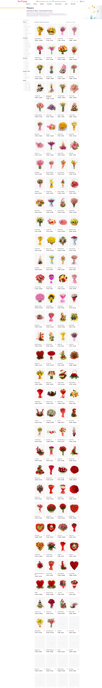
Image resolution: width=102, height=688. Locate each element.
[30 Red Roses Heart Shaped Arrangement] (51, 589)
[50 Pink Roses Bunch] (51, 321)
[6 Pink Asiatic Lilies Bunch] (63, 646)
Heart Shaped (27, 77)
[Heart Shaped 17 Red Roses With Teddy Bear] (51, 531)
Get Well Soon (27, 47)
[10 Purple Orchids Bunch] (63, 35)
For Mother (27, 62)
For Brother (27, 66)
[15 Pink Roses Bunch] (40, 130)
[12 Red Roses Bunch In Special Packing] (74, 589)
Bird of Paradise (28, 26)
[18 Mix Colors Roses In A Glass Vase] (63, 283)
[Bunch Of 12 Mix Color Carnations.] (51, 226)
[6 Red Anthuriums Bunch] (63, 168)
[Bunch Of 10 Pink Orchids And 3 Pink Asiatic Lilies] (51, 168)
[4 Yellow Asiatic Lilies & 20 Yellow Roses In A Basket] (51, 187)
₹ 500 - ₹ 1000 (27, 83)
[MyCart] (77, 1)
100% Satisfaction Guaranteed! (60, 1)
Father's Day (27, 56)
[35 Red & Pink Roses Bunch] (40, 283)
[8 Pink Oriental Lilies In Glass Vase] (74, 73)
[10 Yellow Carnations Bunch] (51, 264)
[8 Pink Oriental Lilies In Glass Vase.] (51, 627)
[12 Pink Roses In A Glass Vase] (74, 627)
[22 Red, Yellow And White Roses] (74, 665)
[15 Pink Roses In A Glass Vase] (40, 168)
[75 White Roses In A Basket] (51, 417)
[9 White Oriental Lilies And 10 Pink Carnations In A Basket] (51, 436)
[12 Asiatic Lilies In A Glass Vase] (63, 245)
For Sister (26, 65)
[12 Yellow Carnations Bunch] (63, 340)
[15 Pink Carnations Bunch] (74, 264)
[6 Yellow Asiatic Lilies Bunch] (40, 627)
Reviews (46, 22)
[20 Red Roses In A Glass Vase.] (51, 608)
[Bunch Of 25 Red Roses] (51, 474)
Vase (25, 75)
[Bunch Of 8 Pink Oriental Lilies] (74, 92)
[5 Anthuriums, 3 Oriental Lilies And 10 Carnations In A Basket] (63, 73)
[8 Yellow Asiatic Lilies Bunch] (40, 378)
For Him (26, 61)
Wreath (26, 78)
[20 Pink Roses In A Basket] (40, 264)
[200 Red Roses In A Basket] (51, 512)
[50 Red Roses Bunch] (74, 493)
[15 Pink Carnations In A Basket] (63, 207)
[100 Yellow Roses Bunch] (51, 245)
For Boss (26, 69)
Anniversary (49, 4)
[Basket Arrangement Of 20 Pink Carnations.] (51, 646)
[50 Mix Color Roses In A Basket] (63, 321)
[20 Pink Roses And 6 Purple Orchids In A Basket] (63, 149)
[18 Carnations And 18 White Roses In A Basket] (74, 111)
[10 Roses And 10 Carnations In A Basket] (74, 149)
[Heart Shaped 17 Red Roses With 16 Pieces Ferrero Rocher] (40, 531)
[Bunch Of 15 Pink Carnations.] (74, 245)
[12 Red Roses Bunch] (63, 417)
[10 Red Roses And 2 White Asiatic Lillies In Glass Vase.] (51, 378)
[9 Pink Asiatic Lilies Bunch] (74, 35)
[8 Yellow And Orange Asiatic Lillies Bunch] (40, 35)
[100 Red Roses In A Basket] (63, 531)
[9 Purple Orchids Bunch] (74, 340)
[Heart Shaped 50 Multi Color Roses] (40, 550)
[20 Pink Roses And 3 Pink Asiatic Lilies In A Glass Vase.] (74, 54)
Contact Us (28, 4)
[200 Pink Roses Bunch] (40, 302)
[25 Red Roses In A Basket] (74, 455)
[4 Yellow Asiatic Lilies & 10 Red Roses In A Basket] (51, 35)
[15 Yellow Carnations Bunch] (74, 130)
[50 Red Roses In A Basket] (74, 359)
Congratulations (28, 43)
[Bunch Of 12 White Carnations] (40, 684)
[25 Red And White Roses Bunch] (63, 436)
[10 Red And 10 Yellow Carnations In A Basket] (63, 378)
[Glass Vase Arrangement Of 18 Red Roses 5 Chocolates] (40, 570)
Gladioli (26, 36)
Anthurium (27, 23)
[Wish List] (72, 1)
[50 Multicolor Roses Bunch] (63, 54)
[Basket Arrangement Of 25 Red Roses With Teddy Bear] (40, 417)
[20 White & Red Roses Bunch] (40, 512)
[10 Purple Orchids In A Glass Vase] (51, 149)
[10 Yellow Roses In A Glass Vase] (63, 111)
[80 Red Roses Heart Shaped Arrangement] (74, 570)
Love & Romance (28, 46)
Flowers (35, 4)
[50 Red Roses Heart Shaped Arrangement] (40, 589)
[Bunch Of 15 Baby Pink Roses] (74, 302)
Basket (26, 74)
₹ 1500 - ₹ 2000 (27, 86)
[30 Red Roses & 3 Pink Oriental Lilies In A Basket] (63, 570)
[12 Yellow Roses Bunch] (40, 436)
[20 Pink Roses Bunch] (51, 283)
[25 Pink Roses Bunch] (40, 149)
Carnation (26, 29)
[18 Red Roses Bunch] (63, 493)
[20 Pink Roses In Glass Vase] (74, 436)
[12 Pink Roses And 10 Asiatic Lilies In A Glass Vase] (40, 111)
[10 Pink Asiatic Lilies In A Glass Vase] (40, 54)
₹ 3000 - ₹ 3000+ (28, 90)
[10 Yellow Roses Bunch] (40, 245)
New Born (26, 50)
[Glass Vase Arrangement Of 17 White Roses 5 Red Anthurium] (63, 684)
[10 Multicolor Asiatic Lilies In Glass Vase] (40, 73)
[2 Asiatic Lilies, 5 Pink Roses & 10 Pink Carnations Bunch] (51, 130)
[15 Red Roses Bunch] (51, 550)
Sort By (70, 22)
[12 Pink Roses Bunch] (40, 187)
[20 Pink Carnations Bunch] (63, 226)
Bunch (26, 72)
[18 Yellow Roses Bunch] (74, 321)
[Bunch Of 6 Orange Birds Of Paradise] (63, 264)
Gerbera (26, 34)
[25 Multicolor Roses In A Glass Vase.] (51, 684)
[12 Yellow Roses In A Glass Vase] (40, 226)
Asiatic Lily (27, 27)
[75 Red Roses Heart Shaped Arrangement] (40, 359)
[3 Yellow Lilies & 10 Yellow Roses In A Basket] (74, 226)
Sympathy (27, 49)
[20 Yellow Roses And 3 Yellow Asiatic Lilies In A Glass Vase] (51, 302)
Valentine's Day (27, 53)
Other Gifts (73, 4)
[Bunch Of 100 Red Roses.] (51, 359)
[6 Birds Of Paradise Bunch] (63, 187)
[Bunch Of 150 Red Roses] (74, 474)
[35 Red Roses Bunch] (40, 398)
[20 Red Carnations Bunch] (51, 493)
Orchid (26, 31)
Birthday (42, 4)
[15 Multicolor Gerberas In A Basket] (40, 207)
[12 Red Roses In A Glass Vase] (63, 455)
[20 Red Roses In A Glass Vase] (40, 493)
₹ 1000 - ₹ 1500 (27, 84)
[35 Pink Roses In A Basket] (40, 92)
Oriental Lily (27, 30)
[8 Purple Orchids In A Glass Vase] (51, 54)
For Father (27, 63)
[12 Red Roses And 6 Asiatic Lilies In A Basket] (40, 665)
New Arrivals (27, 54)
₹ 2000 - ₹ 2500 (28, 87)
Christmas (27, 42)
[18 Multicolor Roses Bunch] (63, 398)
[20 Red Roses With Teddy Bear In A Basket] (40, 455)
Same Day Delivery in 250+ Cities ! (45, 1)
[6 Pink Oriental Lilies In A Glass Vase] (63, 92)
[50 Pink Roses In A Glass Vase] (74, 207)
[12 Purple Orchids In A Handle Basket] (51, 111)
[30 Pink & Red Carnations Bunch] (40, 646)
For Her (26, 59)
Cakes (66, 4)
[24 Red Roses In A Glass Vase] (63, 512)
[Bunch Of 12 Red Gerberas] (63, 627)
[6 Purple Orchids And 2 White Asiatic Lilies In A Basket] (74, 608)
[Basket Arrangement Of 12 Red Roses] (63, 474)
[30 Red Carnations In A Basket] (74, 378)
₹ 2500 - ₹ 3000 (28, 88)
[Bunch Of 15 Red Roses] (63, 589)
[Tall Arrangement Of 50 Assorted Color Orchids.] (51, 73)
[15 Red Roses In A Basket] (63, 359)
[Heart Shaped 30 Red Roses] (74, 512)
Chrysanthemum (28, 33)
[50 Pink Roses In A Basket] (40, 608)
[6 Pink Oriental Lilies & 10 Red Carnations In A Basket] (74, 187)
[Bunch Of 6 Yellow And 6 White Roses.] (74, 398)
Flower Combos (58, 4)
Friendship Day (27, 45)
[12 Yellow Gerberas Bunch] (63, 130)
